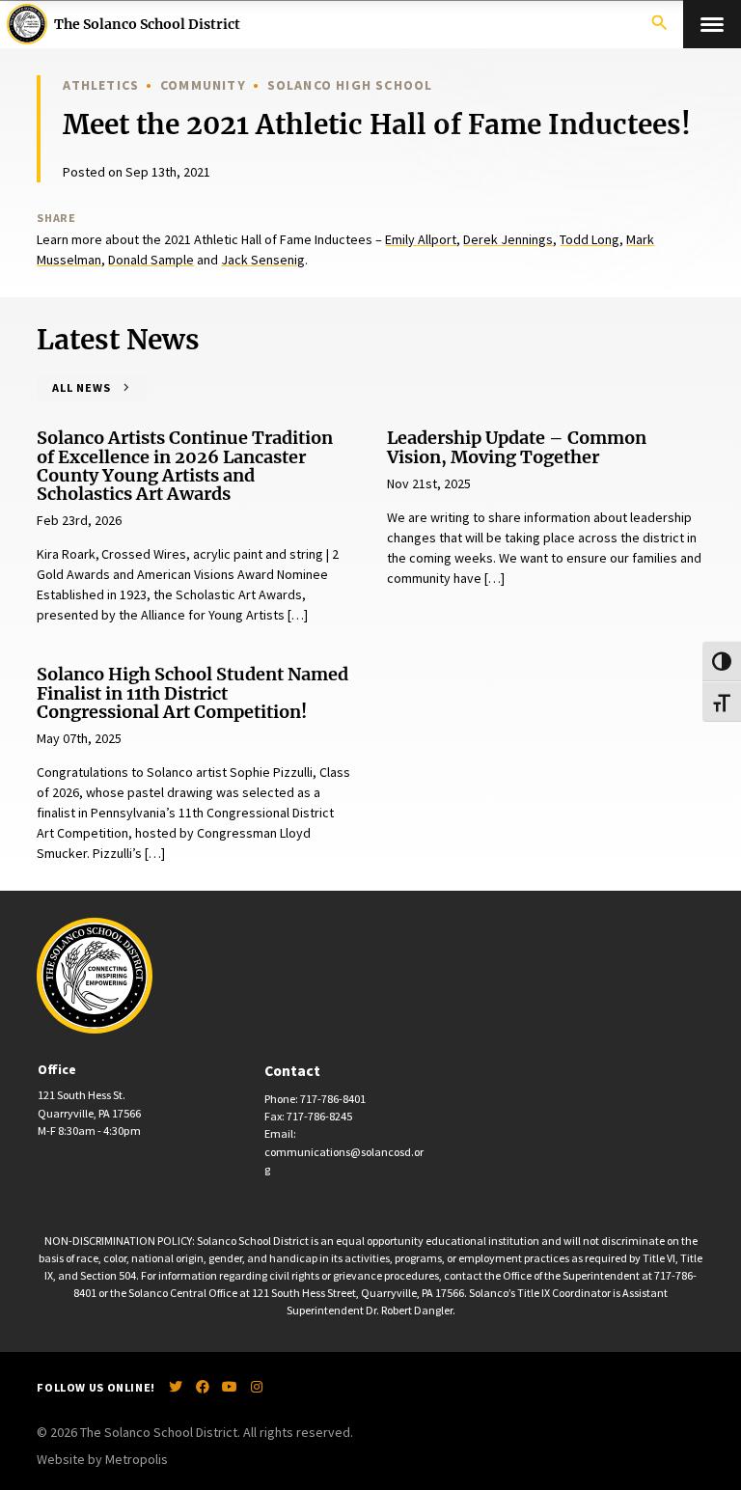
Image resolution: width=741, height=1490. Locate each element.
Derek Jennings (508, 239)
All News (81, 387)
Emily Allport (420, 239)
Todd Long (589, 239)
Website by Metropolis (102, 1459)
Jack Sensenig (263, 259)
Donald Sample (151, 259)
